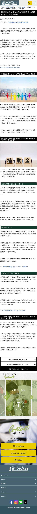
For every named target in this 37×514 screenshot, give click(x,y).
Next (31, 397)
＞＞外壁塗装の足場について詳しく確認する (13, 310)
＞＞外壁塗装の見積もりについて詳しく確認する (14, 267)
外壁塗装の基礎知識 (22, 22)
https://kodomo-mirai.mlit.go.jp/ (10, 67)
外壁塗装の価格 (12, 22)
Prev (5, 397)
